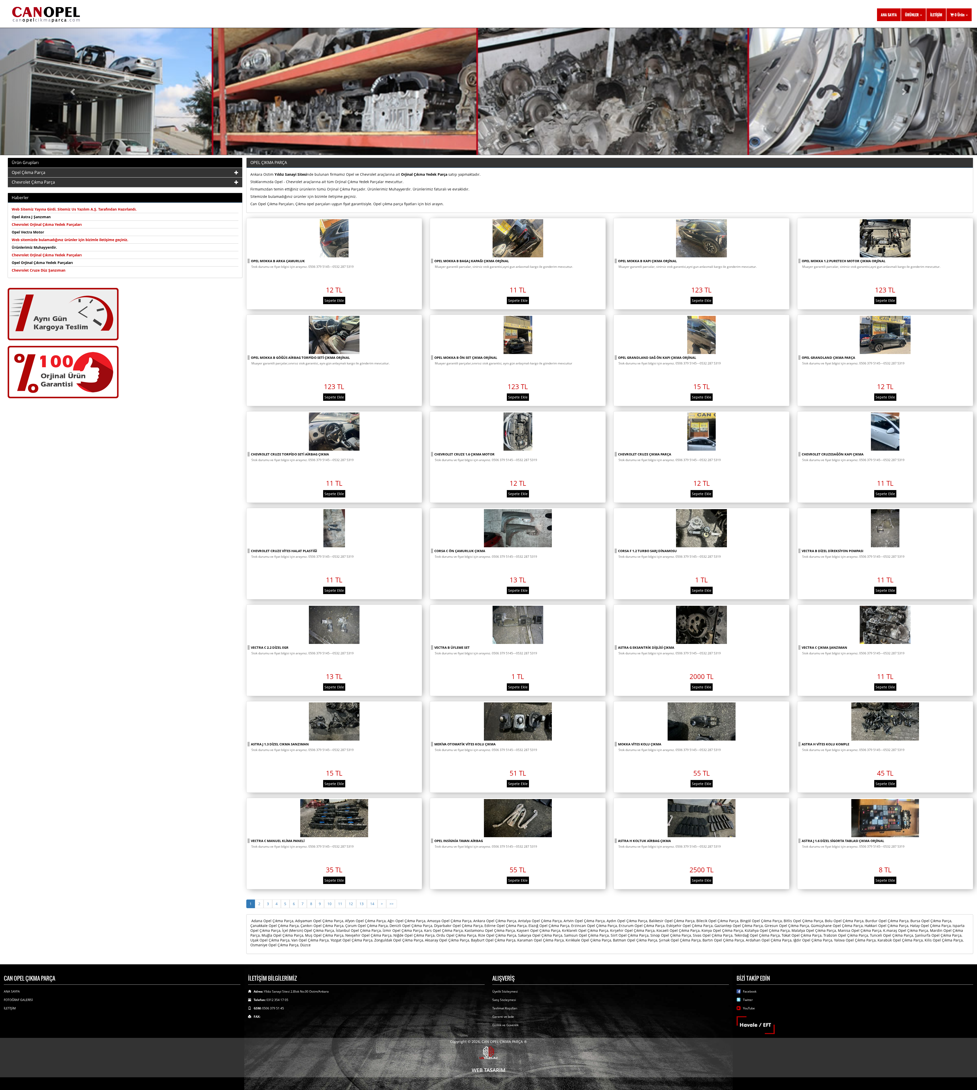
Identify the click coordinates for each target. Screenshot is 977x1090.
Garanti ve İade (503, 1016)
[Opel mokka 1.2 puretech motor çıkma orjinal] (885, 238)
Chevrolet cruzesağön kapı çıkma (833, 454)
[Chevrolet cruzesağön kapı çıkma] (885, 432)
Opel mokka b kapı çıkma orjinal (647, 261)
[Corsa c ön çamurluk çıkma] (518, 528)
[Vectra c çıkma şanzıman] (885, 625)
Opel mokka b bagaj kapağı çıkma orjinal (471, 261)
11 (340, 903)
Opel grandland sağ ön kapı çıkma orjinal (657, 357)
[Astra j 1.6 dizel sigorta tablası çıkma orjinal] (885, 818)
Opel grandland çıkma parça (828, 357)
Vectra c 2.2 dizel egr (270, 647)
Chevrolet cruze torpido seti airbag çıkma (290, 454)
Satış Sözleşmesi (504, 1000)
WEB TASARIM (488, 1070)
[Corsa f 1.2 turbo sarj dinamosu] (701, 528)
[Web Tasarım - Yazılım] (488, 1052)
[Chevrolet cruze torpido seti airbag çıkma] (334, 432)
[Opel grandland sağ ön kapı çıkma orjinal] (701, 335)
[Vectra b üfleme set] (518, 625)
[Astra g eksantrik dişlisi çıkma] (701, 625)
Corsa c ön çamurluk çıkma (459, 551)
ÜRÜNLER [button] (912, 14)
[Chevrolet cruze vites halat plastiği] (334, 528)
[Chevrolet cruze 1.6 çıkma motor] (518, 432)
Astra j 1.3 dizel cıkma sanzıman (280, 744)
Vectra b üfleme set (452, 647)
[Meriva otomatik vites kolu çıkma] (518, 721)
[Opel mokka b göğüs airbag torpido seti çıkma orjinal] (334, 335)
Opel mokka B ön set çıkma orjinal (465, 357)
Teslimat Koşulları (504, 1008)
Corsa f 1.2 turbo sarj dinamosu (647, 551)
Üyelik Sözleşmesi (505, 991)
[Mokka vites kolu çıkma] (701, 721)
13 (362, 903)
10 (329, 903)
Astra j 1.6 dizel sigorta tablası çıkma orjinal (843, 840)
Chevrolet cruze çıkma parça (644, 454)
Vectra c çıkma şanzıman (824, 647)
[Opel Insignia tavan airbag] (518, 818)
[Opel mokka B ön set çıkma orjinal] (518, 335)
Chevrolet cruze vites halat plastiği (284, 551)
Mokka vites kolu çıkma (639, 744)
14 (372, 903)
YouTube (749, 1008)
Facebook (749, 991)
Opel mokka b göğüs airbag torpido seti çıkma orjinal (300, 357)
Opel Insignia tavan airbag (458, 840)
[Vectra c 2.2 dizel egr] (334, 625)
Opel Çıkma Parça (28, 172)
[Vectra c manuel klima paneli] (334, 818)
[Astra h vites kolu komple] (885, 721)
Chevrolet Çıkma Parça (33, 182)
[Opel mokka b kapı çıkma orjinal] (701, 238)
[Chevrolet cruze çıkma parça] (701, 432)
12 (351, 903)
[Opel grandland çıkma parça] (885, 335)
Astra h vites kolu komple (825, 744)
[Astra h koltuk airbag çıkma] (701, 818)
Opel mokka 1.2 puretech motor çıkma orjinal (843, 261)
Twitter (748, 1000)
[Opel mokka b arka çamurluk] (334, 238)
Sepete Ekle (334, 300)
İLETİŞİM (936, 14)
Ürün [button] (960, 14)
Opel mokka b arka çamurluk (278, 261)
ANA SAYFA (889, 14)
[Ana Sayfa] (128, 14)
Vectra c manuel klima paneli (278, 840)
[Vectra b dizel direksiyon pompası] (885, 528)
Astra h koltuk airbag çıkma (644, 840)
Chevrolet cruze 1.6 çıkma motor (464, 454)
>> (392, 903)
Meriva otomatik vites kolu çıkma (465, 744)
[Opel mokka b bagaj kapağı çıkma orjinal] (518, 238)
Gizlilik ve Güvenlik (505, 1025)
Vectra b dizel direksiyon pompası (832, 551)
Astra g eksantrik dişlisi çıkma (646, 647)
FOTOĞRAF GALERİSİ (18, 1000)
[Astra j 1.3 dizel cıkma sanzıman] (334, 721)
